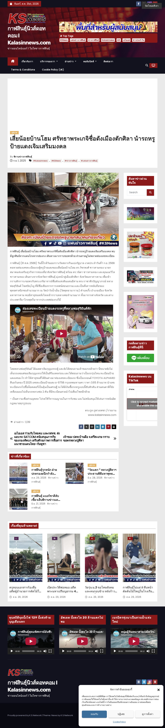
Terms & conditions (23, 69)
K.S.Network (67, 715)
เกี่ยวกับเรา (27, 61)
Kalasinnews (108, 40)
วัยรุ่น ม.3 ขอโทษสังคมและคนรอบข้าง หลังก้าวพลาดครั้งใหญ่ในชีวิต (100, 591)
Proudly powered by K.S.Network (25, 715)
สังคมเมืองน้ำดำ (55, 538)
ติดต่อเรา (108, 61)
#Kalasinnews (40, 160)
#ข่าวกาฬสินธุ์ (71, 160)
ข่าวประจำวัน (138, 40)
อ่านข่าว (69, 61)
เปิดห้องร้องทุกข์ (16, 538)
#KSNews (56, 160)
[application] (31, 641)
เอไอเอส (126, 40)
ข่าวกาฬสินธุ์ (93, 40)
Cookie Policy (119, 721)
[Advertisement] (82, 105)
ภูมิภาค (14, 132)
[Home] (13, 61)
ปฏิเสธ (121, 714)
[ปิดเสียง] (45, 651)
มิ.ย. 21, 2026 (38, 503)
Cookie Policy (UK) (53, 69)
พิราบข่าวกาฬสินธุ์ (23, 156)
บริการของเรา (48, 61)
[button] (158, 689)
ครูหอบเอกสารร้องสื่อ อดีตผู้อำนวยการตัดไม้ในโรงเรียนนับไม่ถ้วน (25, 591)
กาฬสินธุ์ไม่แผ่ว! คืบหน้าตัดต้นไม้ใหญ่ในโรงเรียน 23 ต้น (138, 591)
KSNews (64, 40)
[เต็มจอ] (50, 651)
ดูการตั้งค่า (147, 714)
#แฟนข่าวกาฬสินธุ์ (89, 160)
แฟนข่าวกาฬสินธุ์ (78, 40)
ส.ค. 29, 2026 (38, 477)
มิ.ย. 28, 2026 (95, 477)
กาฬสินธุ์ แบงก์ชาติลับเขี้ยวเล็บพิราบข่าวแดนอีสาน (45, 499)
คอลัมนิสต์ (89, 61)
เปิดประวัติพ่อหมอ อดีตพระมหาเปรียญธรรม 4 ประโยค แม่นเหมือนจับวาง (61, 593)
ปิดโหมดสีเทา (152, 5)
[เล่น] (11, 651)
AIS (118, 40)
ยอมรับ (94, 714)
